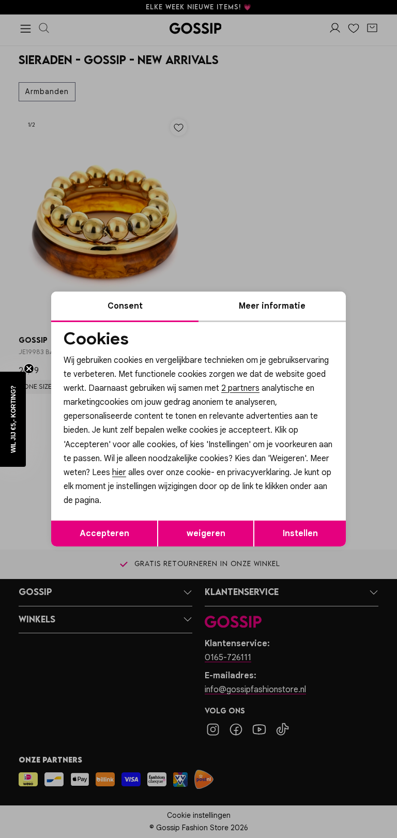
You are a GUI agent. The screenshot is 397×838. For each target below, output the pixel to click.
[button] (13, 419)
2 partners (240, 388)
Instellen (300, 533)
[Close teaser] (29, 368)
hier (119, 472)
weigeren (206, 533)
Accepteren (104, 533)
